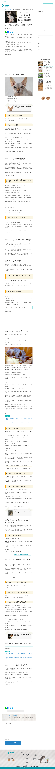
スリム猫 (9, 711)
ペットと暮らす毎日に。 (5, 2)
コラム (39, 52)
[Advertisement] (14, 62)
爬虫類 (39, 46)
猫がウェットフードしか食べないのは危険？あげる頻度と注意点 (48, 81)
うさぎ (39, 40)
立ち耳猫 (22, 711)
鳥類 (39, 43)
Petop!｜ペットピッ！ (27, 766)
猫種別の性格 (17, 711)
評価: (6, 739)
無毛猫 (12, 711)
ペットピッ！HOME (6, 9)
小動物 (39, 49)
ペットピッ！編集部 (13, 715)
